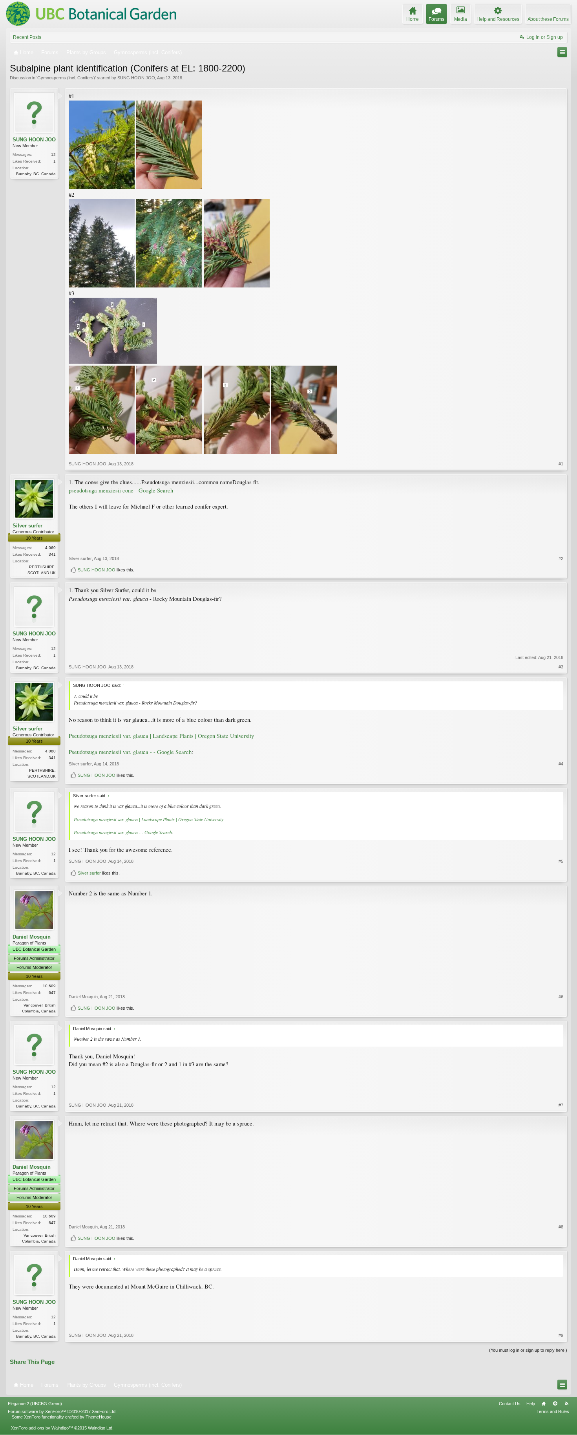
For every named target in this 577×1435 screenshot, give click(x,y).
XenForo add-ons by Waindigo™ (42, 1428)
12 (53, 154)
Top (555, 1403)
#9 (561, 1335)
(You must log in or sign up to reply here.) (528, 1350)
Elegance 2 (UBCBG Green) (35, 1403)
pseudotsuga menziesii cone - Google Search (121, 490)
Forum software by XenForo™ (62, 1411)
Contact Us (509, 1403)
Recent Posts (27, 37)
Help (530, 1403)
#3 (561, 666)
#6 (561, 996)
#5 (561, 861)
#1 (561, 463)
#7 (561, 1105)
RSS (566, 1403)
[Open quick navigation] (562, 52)
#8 (561, 1227)
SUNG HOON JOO (136, 77)
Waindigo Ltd (100, 1428)
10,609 (49, 986)
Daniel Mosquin (32, 937)
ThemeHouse (98, 1417)
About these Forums (548, 19)
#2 (561, 558)
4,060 (50, 547)
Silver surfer (27, 526)
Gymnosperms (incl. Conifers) (66, 77)
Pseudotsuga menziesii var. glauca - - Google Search (130, 752)
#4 (561, 763)
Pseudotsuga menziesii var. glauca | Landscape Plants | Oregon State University (161, 735)
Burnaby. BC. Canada (36, 174)
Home (543, 1403)
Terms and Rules (553, 1411)
